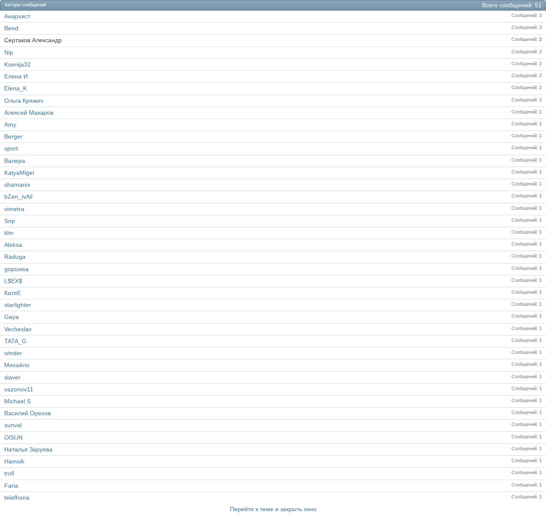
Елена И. (16, 76)
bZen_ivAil (18, 196)
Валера (14, 160)
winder (13, 353)
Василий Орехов (27, 413)
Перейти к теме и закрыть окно (273, 509)
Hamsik (14, 461)
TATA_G (15, 341)
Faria (11, 485)
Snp (9, 220)
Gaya (11, 316)
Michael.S (17, 401)
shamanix (17, 184)
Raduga (15, 256)
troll (9, 473)
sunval (13, 425)
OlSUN (13, 437)
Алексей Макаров (28, 112)
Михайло (16, 365)
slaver (12, 377)
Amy (10, 124)
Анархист (17, 16)
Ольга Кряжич (23, 100)
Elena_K (15, 88)
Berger (13, 136)
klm (9, 232)
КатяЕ (12, 292)
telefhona (16, 497)
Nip (8, 52)
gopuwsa (16, 269)
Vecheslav (18, 329)
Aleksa (13, 244)
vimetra (14, 208)
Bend (11, 28)
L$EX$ (13, 281)
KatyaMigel (19, 172)
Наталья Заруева (28, 449)
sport (11, 148)
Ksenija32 (17, 64)
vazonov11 (18, 389)
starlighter (17, 304)
